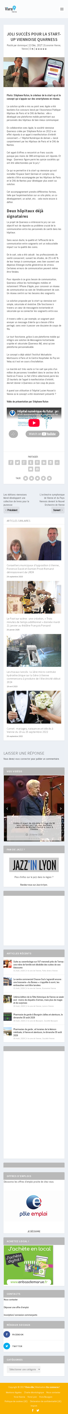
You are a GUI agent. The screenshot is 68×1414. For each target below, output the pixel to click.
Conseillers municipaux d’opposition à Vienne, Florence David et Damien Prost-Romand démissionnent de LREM (33, 569)
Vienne (25, 48)
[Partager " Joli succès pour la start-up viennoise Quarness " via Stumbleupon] (57, 462)
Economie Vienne (52, 45)
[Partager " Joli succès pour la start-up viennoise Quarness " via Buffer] (50, 462)
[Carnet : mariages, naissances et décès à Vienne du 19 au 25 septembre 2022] (34, 707)
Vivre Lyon (32, 1396)
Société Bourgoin (51, 1020)
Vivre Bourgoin (45, 1396)
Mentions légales (14, 1392)
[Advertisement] (28, 923)
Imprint (34, 1405)
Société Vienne (48, 1038)
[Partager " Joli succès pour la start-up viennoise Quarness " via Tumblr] (30, 462)
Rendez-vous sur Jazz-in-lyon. (34, 884)
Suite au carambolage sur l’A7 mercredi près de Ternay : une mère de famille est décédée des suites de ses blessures (39, 964)
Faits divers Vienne (50, 970)
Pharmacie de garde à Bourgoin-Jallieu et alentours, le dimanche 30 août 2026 (38, 1016)
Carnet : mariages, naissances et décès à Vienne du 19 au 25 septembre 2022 (30, 730)
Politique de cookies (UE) (16, 1401)
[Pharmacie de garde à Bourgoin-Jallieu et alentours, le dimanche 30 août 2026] (7, 1017)
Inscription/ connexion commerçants (20, 1314)
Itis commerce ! (53, 1387)
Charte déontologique (34, 1392)
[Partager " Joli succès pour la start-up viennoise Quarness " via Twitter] (17, 462)
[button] (29, 838)
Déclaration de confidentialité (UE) (45, 1401)
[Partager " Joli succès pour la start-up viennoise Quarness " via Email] (30, 469)
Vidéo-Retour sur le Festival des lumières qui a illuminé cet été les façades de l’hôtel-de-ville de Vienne (34, 826)
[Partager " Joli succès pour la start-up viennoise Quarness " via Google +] (24, 462)
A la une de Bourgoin (34, 1020)
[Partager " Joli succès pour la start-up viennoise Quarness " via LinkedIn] (44, 462)
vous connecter (22, 759)
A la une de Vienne (33, 970)
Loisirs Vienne (48, 1006)
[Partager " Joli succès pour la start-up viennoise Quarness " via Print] (37, 469)
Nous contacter (11, 1299)
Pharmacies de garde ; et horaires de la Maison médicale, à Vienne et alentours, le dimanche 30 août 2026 (37, 1032)
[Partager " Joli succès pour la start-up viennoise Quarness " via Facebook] (11, 462)
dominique (22, 45)
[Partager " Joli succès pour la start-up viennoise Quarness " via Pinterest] (37, 462)
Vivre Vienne (19, 1396)
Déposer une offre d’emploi (16, 1307)
